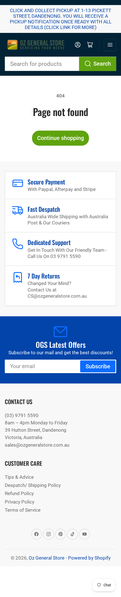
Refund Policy (19, 493)
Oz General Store (46, 558)
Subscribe (98, 366)
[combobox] (60, 64)
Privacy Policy (19, 502)
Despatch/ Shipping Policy (33, 485)
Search (102, 64)
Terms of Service (23, 510)
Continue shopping (60, 138)
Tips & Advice (19, 477)
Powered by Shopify (89, 558)
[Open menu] (110, 45)
